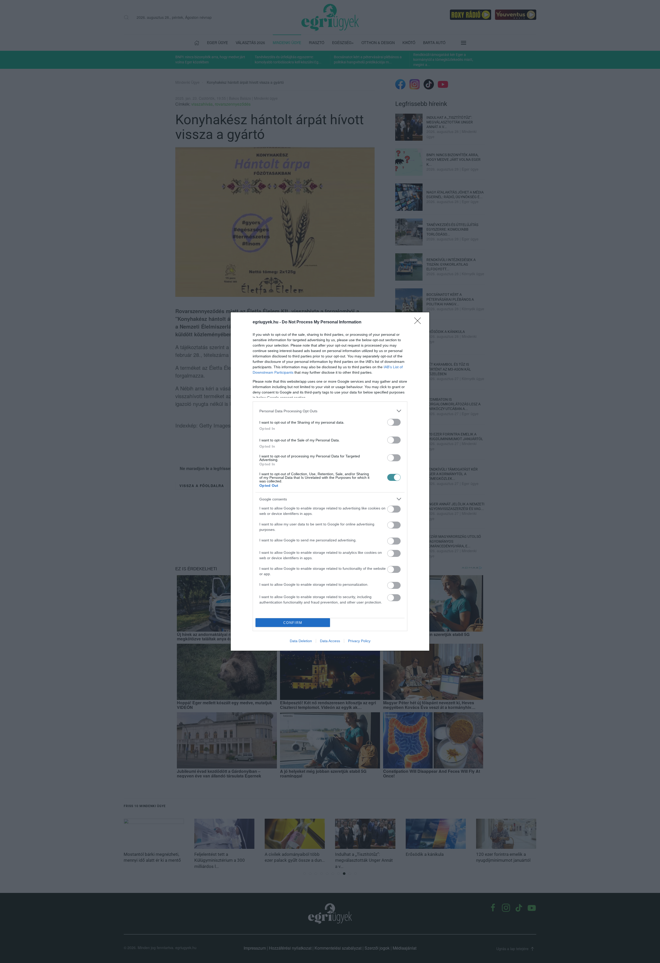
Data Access (330, 641)
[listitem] (330, 411)
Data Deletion (301, 641)
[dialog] (330, 481)
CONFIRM (292, 623)
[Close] (419, 322)
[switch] (394, 422)
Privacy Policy (359, 641)
